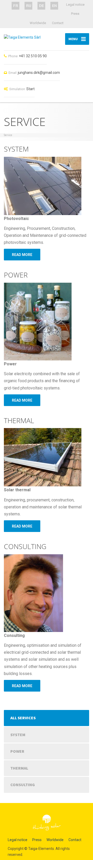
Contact (58, 23)
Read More (22, 255)
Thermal (19, 768)
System (17, 734)
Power (17, 751)
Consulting (22, 784)
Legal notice (75, 4)
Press (75, 14)
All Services (23, 717)
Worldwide (38, 23)
